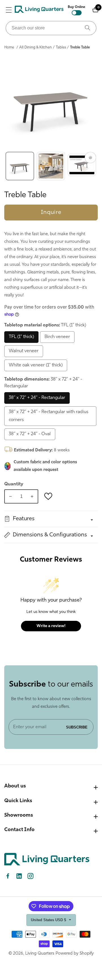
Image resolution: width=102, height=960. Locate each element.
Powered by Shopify (75, 953)
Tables (61, 47)
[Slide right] (96, 166)
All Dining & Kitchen (35, 47)
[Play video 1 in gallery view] (82, 166)
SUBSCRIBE (77, 727)
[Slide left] (5, 166)
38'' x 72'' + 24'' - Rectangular (37, 398)
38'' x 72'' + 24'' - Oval (30, 434)
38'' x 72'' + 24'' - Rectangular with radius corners (48, 416)
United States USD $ (49, 920)
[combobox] (51, 28)
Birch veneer (57, 337)
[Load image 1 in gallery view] (20, 166)
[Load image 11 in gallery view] (51, 166)
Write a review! (51, 626)
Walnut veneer (24, 351)
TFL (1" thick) (21, 337)
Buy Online (76, 7)
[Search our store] (87, 28)
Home (9, 47)
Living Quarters (39, 953)
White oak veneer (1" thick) (36, 365)
